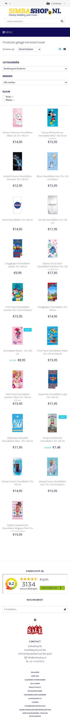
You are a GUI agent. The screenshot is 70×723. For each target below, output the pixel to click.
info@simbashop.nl (37, 657)
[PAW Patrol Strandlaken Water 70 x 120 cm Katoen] (52, 335)
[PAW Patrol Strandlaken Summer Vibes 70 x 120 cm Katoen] (17, 379)
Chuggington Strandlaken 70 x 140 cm (52, 308)
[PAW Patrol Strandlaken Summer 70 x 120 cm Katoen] (17, 291)
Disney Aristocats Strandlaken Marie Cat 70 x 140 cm (17, 134)
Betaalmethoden (35, 691)
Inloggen (35, 672)
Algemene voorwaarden (35, 680)
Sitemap (35, 702)
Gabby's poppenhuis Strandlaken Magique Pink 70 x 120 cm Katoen (17, 528)
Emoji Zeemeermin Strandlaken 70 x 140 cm (52, 439)
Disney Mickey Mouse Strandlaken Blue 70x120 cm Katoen (52, 135)
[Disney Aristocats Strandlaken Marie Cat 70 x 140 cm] (17, 117)
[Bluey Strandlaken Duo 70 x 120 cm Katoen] (52, 160)
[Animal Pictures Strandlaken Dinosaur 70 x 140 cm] (17, 160)
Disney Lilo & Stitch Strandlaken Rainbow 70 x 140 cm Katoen (52, 266)
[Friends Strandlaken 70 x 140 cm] (52, 204)
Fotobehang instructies (35, 706)
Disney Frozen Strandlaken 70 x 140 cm (17, 483)
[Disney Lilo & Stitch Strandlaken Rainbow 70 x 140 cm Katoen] (52, 248)
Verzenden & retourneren (35, 695)
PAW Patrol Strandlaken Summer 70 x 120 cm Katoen (17, 308)
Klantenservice (35, 698)
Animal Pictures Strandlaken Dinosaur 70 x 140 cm (17, 178)
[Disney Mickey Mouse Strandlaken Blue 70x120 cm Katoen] (52, 117)
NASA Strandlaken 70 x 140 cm (17, 219)
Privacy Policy (35, 687)
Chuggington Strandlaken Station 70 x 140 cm (17, 265)
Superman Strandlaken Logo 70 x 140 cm (52, 396)
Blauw (10, 100)
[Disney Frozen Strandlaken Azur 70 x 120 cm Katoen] (52, 466)
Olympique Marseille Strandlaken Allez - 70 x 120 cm (17, 439)
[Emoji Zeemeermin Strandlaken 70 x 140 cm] (52, 422)
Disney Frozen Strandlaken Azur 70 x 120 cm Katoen (52, 483)
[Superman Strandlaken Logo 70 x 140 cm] (52, 379)
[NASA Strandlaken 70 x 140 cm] (17, 204)
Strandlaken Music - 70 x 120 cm (17, 352)
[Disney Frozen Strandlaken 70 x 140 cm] (17, 466)
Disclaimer (35, 683)
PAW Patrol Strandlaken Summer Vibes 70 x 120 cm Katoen (17, 397)
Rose (9, 97)
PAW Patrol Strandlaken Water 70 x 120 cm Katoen (52, 352)
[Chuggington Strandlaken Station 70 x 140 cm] (17, 248)
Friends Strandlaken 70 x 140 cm (52, 221)
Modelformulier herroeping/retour (35, 710)
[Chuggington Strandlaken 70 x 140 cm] (52, 291)
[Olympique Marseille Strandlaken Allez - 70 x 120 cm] (17, 422)
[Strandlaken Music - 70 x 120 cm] (17, 335)
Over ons (35, 676)
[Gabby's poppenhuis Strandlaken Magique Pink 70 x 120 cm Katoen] (17, 510)
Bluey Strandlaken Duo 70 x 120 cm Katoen (52, 178)
